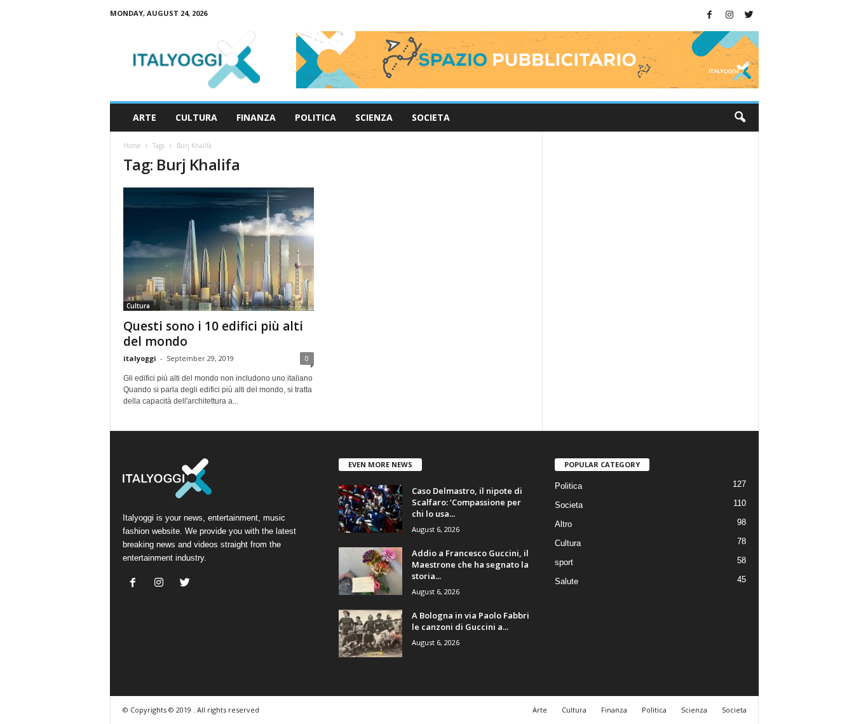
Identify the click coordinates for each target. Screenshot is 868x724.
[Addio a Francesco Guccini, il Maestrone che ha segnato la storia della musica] (370, 571)
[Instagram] (729, 15)
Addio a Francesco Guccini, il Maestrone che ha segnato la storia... (470, 564)
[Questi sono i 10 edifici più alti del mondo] (218, 249)
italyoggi (139, 358)
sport (564, 562)
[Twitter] (749, 15)
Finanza (256, 117)
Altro (563, 524)
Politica (315, 117)
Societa (431, 117)
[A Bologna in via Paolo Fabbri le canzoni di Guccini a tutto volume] (370, 633)
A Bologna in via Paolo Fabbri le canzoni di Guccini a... (470, 621)
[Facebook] (709, 15)
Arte (144, 117)
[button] (740, 118)
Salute (566, 581)
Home (131, 145)
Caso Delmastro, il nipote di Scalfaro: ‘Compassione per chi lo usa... (467, 502)
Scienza (374, 117)
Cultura (196, 117)
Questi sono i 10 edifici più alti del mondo (213, 334)
